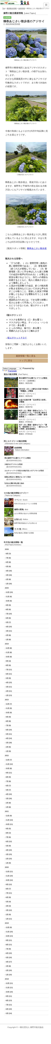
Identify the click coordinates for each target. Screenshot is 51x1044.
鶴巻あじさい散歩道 (37, 248)
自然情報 (21, 8)
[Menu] (46, 5)
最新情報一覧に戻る (25, 356)
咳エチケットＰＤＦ (17, 338)
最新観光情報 (12, 8)
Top (3, 8)
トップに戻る (25, 360)
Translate (12, 371)
